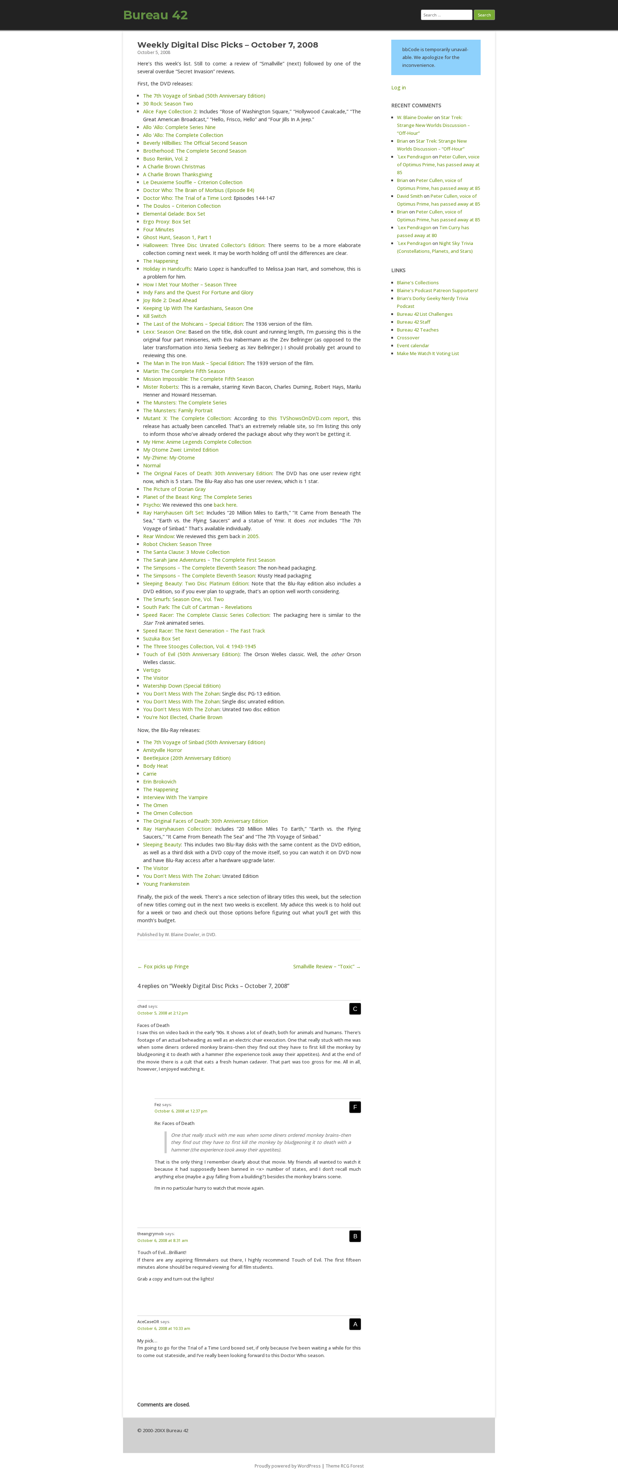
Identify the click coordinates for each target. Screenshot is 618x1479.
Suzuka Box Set (161, 638)
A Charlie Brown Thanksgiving (177, 174)
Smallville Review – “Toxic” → (327, 966)
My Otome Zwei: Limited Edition (181, 449)
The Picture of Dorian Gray (174, 489)
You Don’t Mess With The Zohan (181, 693)
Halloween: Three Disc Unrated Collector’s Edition (203, 245)
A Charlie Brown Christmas (174, 166)
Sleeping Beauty (162, 844)
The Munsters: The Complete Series (185, 402)
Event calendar (413, 345)
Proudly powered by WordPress (288, 1466)
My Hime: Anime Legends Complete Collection (197, 441)
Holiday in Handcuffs (167, 268)
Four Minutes (158, 229)
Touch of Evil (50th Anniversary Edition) (191, 654)
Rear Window (158, 536)
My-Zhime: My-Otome (169, 457)
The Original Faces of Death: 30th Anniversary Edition (207, 473)
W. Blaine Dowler (182, 935)
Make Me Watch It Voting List (428, 353)
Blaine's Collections (418, 282)
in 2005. (251, 536)
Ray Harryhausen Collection (177, 828)
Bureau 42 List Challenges (425, 314)
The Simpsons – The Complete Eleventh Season (199, 567)
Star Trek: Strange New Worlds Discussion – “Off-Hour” (433, 125)
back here (225, 504)
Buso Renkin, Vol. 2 (165, 158)
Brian (402, 141)
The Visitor (155, 677)
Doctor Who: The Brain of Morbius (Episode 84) (198, 190)
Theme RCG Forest (344, 1466)
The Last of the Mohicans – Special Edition (193, 323)
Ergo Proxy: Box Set (167, 221)
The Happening (160, 260)
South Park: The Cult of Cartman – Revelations (197, 607)
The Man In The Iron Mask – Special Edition (193, 363)
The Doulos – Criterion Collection (182, 205)
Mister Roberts (160, 386)
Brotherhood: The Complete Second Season (194, 150)
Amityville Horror (162, 750)
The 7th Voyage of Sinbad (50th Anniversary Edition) (204, 95)
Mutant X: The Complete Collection (186, 418)
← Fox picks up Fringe (163, 966)
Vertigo (152, 670)
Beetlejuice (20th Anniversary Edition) (187, 758)
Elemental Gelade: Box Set (174, 213)
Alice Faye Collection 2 (169, 111)
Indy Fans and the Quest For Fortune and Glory (198, 292)
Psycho (151, 504)
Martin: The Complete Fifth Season (184, 371)
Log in (398, 87)
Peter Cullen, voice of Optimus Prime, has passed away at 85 (438, 164)
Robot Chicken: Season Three (177, 544)
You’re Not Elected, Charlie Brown (182, 717)
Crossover (408, 337)
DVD (210, 935)
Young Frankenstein (166, 883)
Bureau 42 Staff (413, 322)
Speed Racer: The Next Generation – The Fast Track (204, 630)
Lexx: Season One (164, 331)
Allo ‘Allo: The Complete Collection (183, 135)
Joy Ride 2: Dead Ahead (170, 300)
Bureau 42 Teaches (418, 329)
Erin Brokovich (159, 781)
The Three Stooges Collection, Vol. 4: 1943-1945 (199, 646)
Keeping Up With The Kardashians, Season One (198, 308)
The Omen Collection (167, 813)
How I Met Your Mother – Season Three (190, 284)
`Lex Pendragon (414, 156)
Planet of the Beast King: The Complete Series (197, 496)
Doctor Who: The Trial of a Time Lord (187, 198)
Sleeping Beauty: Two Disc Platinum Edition (195, 583)
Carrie (150, 773)
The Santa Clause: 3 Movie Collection (186, 552)
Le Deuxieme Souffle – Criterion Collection (192, 182)
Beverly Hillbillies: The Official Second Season (195, 142)
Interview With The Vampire (175, 797)
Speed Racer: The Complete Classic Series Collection (206, 614)
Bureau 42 (155, 15)
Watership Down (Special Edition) (182, 685)
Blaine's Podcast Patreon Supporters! (437, 290)
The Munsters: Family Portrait (178, 410)
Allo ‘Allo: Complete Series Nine (179, 127)
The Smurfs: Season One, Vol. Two (183, 599)
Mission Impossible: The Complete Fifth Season (198, 378)
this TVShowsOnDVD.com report (308, 418)
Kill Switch (154, 316)
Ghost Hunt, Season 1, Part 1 (177, 237)
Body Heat (155, 765)
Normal (152, 465)
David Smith (410, 196)
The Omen (155, 805)
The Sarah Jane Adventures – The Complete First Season (209, 559)
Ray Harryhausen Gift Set (173, 512)
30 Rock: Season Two (168, 103)
